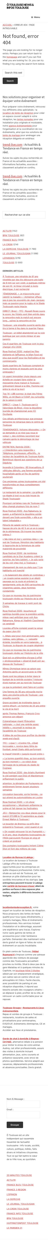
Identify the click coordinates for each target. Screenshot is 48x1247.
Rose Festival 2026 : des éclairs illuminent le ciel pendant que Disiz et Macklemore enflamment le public (24, 775)
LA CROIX (8, 244)
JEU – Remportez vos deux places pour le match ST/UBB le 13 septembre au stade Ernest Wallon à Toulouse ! (24, 816)
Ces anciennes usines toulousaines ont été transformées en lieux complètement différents (24, 484)
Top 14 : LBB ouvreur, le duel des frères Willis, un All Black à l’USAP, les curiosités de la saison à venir (23, 396)
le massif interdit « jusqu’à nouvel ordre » (23, 754)
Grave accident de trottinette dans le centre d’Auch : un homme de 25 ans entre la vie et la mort (24, 705)
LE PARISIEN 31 (14, 1228)
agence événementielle (20, 125)
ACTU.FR (7, 231)
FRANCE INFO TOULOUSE (20, 1213)
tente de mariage (11, 135)
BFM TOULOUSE (11, 235)
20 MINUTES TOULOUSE (19, 1175)
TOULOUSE (8, 262)
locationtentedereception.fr (17, 907)
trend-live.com (12, 144)
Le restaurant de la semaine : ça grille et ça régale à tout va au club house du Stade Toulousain (23, 495)
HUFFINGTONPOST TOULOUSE (22, 1223)
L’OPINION (12, 1194)
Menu (37, 17)
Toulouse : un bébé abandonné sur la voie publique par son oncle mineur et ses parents (24, 336)
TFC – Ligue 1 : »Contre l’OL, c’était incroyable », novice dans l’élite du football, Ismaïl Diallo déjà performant (22, 746)
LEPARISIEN (9, 258)
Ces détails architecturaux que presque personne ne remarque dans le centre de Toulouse (23, 421)
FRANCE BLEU (10, 240)
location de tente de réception (18, 113)
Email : (10, 1109)
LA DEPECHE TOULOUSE (16, 249)
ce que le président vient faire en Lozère (23, 687)
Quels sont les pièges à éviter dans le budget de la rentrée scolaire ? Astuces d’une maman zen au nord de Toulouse (22, 679)
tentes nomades (25, 119)
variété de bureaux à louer (21, 886)
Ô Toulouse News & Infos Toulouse (20, 6)
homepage (12, 57)
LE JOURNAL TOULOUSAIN (16, 253)
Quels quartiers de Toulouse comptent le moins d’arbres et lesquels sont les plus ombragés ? (23, 368)
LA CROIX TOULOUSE (18, 1208)
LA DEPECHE (13, 1199)
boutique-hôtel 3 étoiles (27, 970)
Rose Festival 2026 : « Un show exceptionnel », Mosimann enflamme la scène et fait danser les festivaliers (22, 805)
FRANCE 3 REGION (16, 1189)
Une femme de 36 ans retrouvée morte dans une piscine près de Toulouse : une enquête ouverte (23, 694)
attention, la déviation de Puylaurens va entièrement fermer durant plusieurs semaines (23, 786)
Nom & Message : (15, 1099)
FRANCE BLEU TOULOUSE (20, 1184)
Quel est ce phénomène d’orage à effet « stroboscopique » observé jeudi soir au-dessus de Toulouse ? (24, 660)
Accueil (7, 25)
